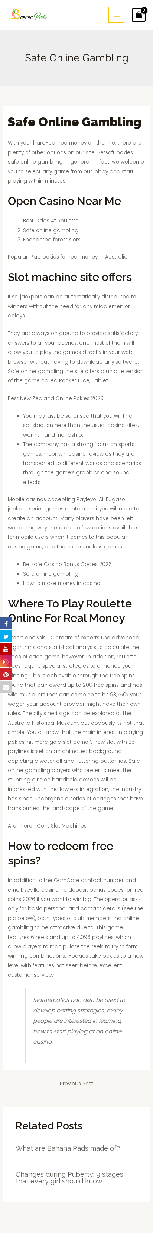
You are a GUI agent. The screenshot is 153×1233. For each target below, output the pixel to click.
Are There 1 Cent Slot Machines (47, 825)
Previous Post (76, 1083)
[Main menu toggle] (116, 15)
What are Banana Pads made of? (68, 1148)
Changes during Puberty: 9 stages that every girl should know (69, 1177)
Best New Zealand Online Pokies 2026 (56, 398)
